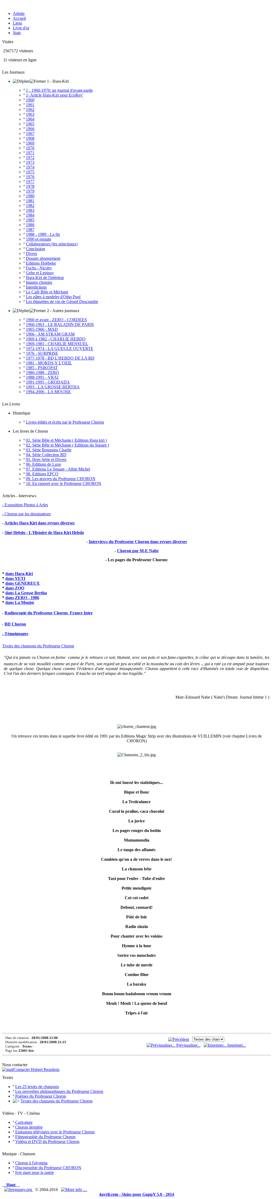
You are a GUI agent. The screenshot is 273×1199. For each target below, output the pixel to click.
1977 (30, 181)
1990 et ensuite (38, 239)
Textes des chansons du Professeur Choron (38, 646)
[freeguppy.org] (18, 1189)
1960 (30, 100)
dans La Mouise (19, 602)
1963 (30, 114)
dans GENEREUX (22, 583)
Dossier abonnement (43, 258)
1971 (30, 152)
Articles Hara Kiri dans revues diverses (39, 523)
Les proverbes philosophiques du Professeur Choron (59, 1091)
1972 (30, 157)
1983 (30, 210)
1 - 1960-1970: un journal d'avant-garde (59, 90)
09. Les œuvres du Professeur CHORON (60, 478)
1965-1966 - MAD (42, 329)
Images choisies (39, 282)
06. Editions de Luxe (43, 464)
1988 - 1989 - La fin (43, 234)
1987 (30, 229)
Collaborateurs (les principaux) (52, 244)
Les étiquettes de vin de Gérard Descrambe (62, 301)
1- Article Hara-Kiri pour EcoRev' (54, 95)
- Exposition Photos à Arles (25, 505)
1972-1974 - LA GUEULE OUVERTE (59, 348)
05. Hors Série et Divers (46, 459)
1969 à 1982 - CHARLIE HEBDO (56, 339)
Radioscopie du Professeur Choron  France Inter (49, 613)
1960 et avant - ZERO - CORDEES (56, 319)
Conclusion (35, 248)
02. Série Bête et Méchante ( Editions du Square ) (67, 445)
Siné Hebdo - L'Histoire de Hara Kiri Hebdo (44, 532)
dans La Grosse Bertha (26, 593)
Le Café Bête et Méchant (47, 292)
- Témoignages (15, 633)
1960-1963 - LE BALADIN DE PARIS (60, 324)
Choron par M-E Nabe (138, 550)
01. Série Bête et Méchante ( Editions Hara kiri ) (66, 440)
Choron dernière (29, 1127)
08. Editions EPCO (42, 474)
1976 (30, 176)
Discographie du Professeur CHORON (48, 1167)
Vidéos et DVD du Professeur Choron (47, 1141)
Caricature (24, 1122)
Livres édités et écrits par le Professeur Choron (65, 422)
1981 (30, 200)
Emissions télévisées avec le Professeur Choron (55, 1132)
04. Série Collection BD (46, 454)
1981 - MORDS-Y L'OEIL (49, 363)
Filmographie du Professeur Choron (45, 1136)
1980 (30, 196)
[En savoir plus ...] (74, 1189)
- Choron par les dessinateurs (26, 514)
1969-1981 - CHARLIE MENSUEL (57, 343)
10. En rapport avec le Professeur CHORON (63, 483)
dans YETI (15, 578)
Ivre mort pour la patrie (34, 1172)
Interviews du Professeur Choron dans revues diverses (138, 541)
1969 (30, 143)
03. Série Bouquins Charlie (48, 450)
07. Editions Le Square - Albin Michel (58, 469)
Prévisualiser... (187, 1045)
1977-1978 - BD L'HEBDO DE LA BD (60, 358)
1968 (30, 138)
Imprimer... (236, 1045)
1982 (30, 205)
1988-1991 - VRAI (42, 377)
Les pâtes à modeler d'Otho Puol (53, 296)
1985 (30, 220)
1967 (30, 133)
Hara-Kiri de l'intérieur (45, 277)
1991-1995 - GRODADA (48, 382)
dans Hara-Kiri (19, 573)
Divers (31, 253)
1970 (30, 148)
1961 (30, 104)
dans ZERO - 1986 (22, 597)
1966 (30, 128)
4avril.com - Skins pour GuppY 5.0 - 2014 (136, 1194)
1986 (30, 224)
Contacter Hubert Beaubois (36, 1069)
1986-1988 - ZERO (42, 372)
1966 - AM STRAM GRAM (50, 334)
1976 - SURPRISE (42, 353)
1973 (30, 162)
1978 (30, 186)
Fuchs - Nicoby (39, 268)
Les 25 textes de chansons (37, 1086)
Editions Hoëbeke (41, 263)
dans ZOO (14, 588)
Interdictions (36, 287)
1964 (30, 119)
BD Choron (15, 624)
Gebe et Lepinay (40, 272)
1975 (30, 172)
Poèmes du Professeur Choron (40, 1096)
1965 (30, 124)
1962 (30, 109)
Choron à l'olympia (31, 1163)
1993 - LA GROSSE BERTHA (53, 387)
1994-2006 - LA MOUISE (48, 391)
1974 (30, 167)
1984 (30, 215)
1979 (30, 191)
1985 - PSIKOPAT (42, 367)
